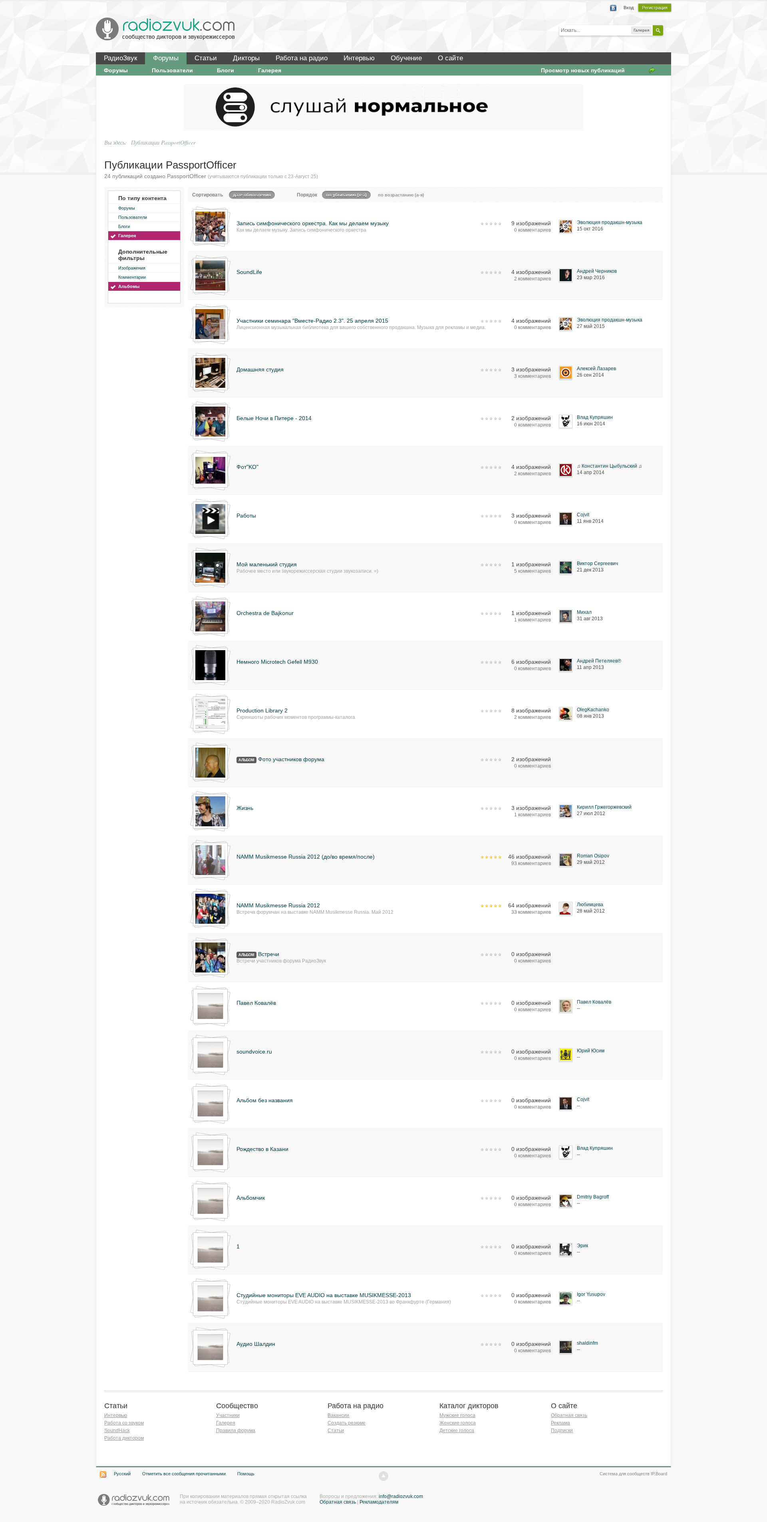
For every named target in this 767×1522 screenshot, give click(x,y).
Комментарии (132, 277)
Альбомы (128, 286)
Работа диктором (124, 1438)
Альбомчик (250, 1198)
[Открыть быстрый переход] (652, 70)
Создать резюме (347, 1423)
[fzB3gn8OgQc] (210, 616)
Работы (246, 515)
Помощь (245, 1473)
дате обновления (252, 194)
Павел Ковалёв (256, 1003)
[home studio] (210, 469)
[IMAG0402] (210, 859)
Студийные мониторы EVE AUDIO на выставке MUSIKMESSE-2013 (323, 1295)
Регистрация (655, 7)
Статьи (206, 58)
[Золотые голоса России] (210, 908)
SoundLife (249, 272)
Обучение (406, 58)
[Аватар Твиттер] (210, 811)
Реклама (560, 1423)
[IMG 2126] (210, 372)
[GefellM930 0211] (210, 664)
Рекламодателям (379, 1502)
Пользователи (172, 70)
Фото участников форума (291, 759)
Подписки (562, 1430)
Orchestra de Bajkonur (265, 613)
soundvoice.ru (254, 1051)
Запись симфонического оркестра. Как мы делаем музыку (312, 223)
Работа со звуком (124, 1423)
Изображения (131, 268)
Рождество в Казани (262, 1149)
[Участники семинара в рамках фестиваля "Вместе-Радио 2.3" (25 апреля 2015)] (210, 323)
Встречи (268, 954)
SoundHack (117, 1430)
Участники (228, 1415)
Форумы (166, 58)
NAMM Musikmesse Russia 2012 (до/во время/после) (305, 856)
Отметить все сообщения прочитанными (184, 1473)
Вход (629, 7)
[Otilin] (210, 518)
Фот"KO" (247, 467)
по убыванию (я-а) (346, 194)
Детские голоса (456, 1430)
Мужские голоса (457, 1415)
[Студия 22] (210, 226)
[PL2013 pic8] (210, 713)
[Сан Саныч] (210, 762)
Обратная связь (569, 1415)
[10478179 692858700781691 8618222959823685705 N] (210, 421)
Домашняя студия (260, 369)
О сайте (450, 58)
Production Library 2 (262, 710)
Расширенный (668, 30)
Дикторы (246, 58)
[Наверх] (383, 1476)
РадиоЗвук (120, 58)
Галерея (269, 70)
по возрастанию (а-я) (401, 194)
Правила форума (235, 1430)
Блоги (225, 70)
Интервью (359, 58)
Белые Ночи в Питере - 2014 (274, 418)
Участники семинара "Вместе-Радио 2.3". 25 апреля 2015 (312, 320)
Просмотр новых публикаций (583, 70)
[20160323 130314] (210, 275)
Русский (122, 1473)
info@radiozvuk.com (401, 1496)
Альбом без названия (264, 1100)
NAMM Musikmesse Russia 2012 (278, 905)
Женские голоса (457, 1423)
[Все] (210, 957)
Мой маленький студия (266, 564)
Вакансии (338, 1415)
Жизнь (244, 808)
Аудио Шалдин (255, 1344)
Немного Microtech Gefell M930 (277, 662)
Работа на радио (302, 58)
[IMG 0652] (210, 567)
